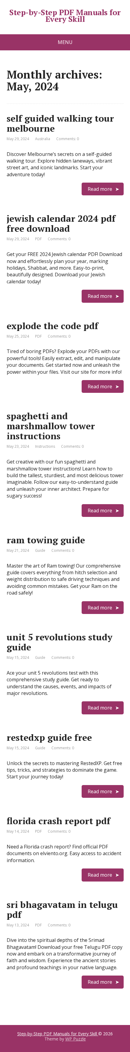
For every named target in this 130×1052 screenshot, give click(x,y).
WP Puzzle (75, 1039)
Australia (42, 138)
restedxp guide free (49, 737)
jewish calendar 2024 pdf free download (61, 223)
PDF (38, 238)
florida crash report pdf (58, 821)
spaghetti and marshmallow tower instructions (51, 426)
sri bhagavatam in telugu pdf (62, 910)
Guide (40, 550)
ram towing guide (46, 540)
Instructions (45, 446)
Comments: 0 (67, 138)
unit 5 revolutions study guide (59, 642)
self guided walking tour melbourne (60, 123)
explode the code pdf (52, 326)
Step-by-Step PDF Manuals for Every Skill (64, 15)
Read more (100, 189)
